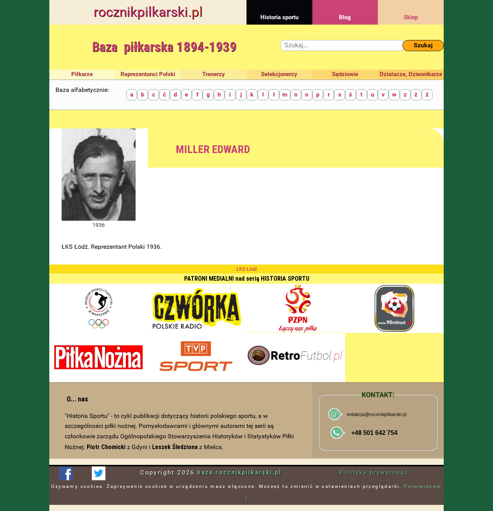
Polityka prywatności (375, 472)
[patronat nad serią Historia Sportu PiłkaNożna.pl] (98, 357)
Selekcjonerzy (279, 74)
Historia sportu (279, 17)
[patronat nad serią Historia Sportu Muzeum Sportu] (98, 308)
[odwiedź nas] (98, 473)
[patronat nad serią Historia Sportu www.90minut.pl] (394, 308)
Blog (345, 17)
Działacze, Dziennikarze (411, 74)
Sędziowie (345, 74)
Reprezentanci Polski (148, 74)
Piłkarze (82, 74)
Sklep (411, 17)
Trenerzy (213, 74)
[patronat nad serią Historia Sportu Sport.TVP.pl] (197, 357)
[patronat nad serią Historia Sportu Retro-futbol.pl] (295, 357)
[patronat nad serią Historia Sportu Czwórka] (197, 308)
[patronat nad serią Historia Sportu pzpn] (295, 308)
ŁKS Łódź (246, 269)
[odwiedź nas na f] (65, 473)
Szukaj (423, 45)
